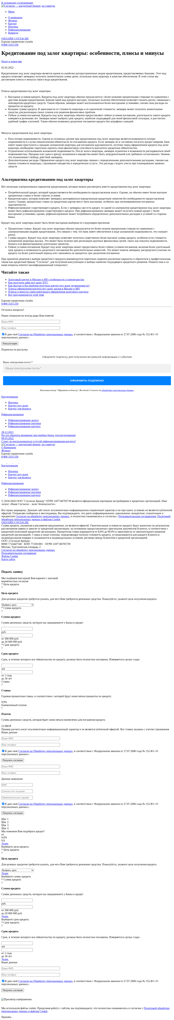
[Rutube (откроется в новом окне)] (10, 462)
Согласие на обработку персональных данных (42, 516)
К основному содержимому (17, 2)
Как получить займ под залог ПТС (28, 282)
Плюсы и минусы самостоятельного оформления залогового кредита (48, 291)
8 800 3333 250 (9, 44)
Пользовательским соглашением (137, 516)
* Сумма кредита (11, 608)
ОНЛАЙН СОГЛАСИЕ (15, 38)
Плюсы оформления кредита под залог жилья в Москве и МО (44, 288)
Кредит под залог (18, 405)
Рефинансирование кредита (24, 426)
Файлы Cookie (9, 556)
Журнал (12, 20)
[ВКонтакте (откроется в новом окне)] (4, 462)
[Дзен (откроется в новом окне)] (21, 462)
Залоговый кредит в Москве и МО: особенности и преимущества (46, 279)
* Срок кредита (10, 644)
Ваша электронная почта (18, 362)
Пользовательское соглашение (18, 553)
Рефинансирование (19, 29)
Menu (11, 11)
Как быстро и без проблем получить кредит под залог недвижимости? (49, 285)
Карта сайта (8, 559)
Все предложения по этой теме (26, 294)
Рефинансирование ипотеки (24, 423)
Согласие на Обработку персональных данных (45, 334)
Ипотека (13, 26)
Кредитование (9, 396)
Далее (5, 843)
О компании (15, 17)
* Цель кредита (10, 584)
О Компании (8, 447)
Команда (13, 32)
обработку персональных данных (118, 390)
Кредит (12, 23)
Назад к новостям (11, 61)
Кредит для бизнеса (19, 408)
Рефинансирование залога (23, 420)
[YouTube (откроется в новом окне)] (16, 462)
